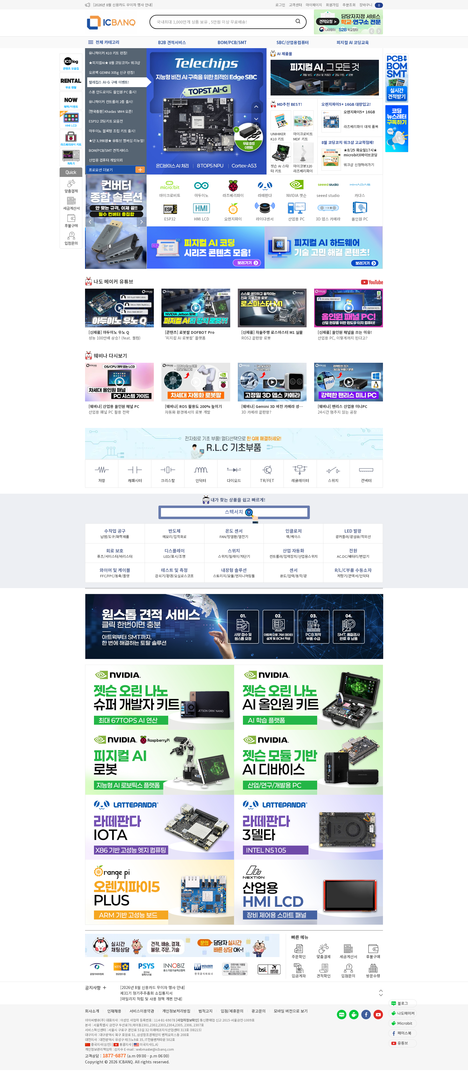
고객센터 (295, 4)
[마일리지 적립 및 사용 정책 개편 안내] (151, 998)
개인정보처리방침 (176, 1011)
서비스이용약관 (141, 1011)
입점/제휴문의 (232, 1011)
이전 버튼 (381, 991)
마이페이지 (314, 4)
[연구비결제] (146, 969)
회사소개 (92, 1011)
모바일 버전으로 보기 (291, 1011)
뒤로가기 (371, 31)
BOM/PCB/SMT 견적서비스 (109, 150)
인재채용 (114, 1011)
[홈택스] (121, 969)
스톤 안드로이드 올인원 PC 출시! (112, 91)
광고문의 (259, 1011)
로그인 (280, 4)
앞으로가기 (379, 31)
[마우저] (203, 969)
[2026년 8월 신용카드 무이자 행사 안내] (122, 4)
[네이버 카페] (354, 1014)
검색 (298, 21)
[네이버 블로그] (341, 1014)
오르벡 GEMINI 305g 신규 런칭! (112, 72)
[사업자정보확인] (187, 1020)
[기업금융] (268, 969)
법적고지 (206, 1011)
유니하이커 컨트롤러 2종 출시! (111, 101)
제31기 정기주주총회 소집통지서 (146, 993)
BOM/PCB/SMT (232, 42)
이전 (256, 106)
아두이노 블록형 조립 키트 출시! (112, 130)
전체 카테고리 (107, 42)
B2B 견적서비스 (172, 42)
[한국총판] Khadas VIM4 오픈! (111, 111)
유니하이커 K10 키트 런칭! (108, 52)
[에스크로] (235, 969)
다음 (256, 116)
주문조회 (349, 4)
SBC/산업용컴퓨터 (293, 42)
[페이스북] (366, 1014)
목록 (256, 126)
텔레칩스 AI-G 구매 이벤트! (109, 82)
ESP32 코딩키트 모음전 (106, 121)
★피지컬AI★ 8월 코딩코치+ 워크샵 (114, 62)
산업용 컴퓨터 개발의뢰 (106, 160)
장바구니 (369, 4)
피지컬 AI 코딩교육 (353, 42)
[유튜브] (378, 1014)
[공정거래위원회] (97, 969)
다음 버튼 (381, 995)
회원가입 (332, 4)
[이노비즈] (174, 969)
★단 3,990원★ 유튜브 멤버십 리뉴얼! (116, 140)
